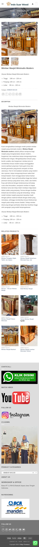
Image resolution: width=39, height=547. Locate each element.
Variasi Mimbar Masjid (27, 319)
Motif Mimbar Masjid (26, 288)
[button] (2, 4)
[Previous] (4, 38)
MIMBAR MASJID (23, 11)
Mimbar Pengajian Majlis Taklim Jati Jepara (8, 259)
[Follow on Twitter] (10, 529)
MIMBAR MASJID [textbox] (18, 473)
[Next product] (17, 14)
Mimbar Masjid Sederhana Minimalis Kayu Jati (28, 259)
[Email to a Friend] (13, 94)
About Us (26, 541)
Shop (20, 541)
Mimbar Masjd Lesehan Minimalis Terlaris (27, 350)
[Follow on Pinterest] (20, 529)
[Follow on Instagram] (6, 529)
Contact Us (13, 541)
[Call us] (16, 529)
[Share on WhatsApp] (3, 94)
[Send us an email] (13, 529)
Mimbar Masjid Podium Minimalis (8, 319)
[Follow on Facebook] (3, 529)
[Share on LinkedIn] (20, 94)
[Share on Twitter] (10, 94)
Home (12, 11)
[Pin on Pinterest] (16, 94)
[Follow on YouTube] (23, 529)
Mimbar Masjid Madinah (8, 349)
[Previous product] (21, 14)
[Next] (34, 38)
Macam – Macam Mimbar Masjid (9, 289)
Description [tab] (5, 101)
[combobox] (19, 472)
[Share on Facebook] (6, 94)
